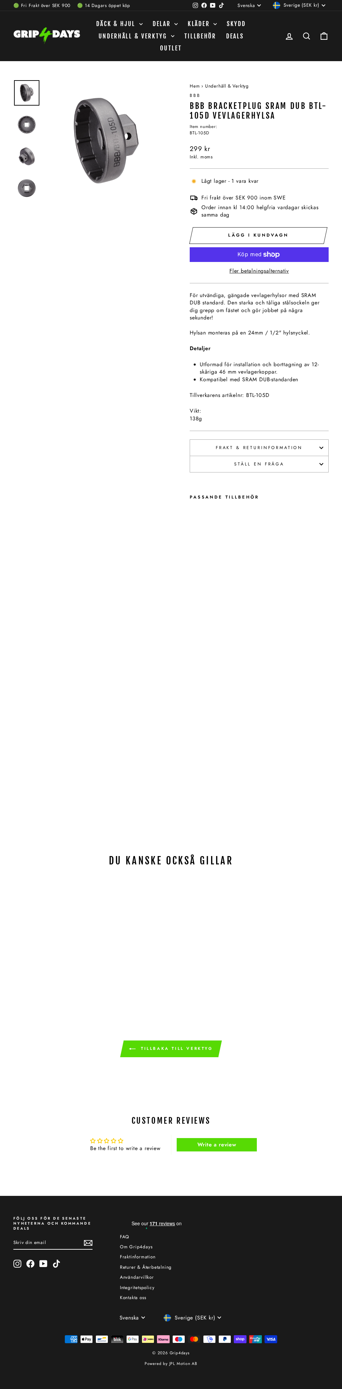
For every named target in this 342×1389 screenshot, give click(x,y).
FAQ (124, 1236)
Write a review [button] (216, 1144)
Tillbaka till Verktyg (175, 1049)
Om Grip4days (136, 1246)
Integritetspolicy (137, 1287)
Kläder (200, 23)
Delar (163, 23)
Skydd (236, 23)
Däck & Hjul (116, 23)
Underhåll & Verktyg (134, 36)
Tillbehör (200, 36)
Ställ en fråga (259, 464)
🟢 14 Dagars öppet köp (103, 5)
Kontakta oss (133, 1297)
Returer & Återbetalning (146, 1267)
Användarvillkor (137, 1277)
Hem (195, 86)
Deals (235, 36)
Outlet (171, 48)
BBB (195, 95)
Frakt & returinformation (259, 447)
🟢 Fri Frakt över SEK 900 (41, 5)
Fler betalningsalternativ (259, 271)
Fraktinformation (138, 1256)
